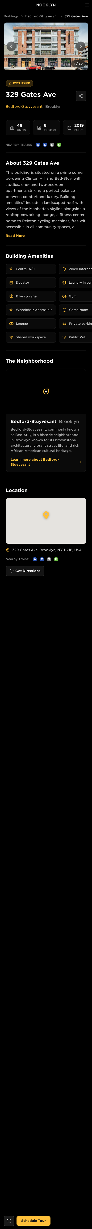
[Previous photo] (11, 46)
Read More (15, 236)
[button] (46, 46)
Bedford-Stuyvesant (41, 16)
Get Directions (27, 571)
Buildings (11, 16)
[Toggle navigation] (87, 5)
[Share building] (81, 96)
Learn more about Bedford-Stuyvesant (35, 462)
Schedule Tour (33, 1221)
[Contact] (9, 1221)
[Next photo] (80, 46)
